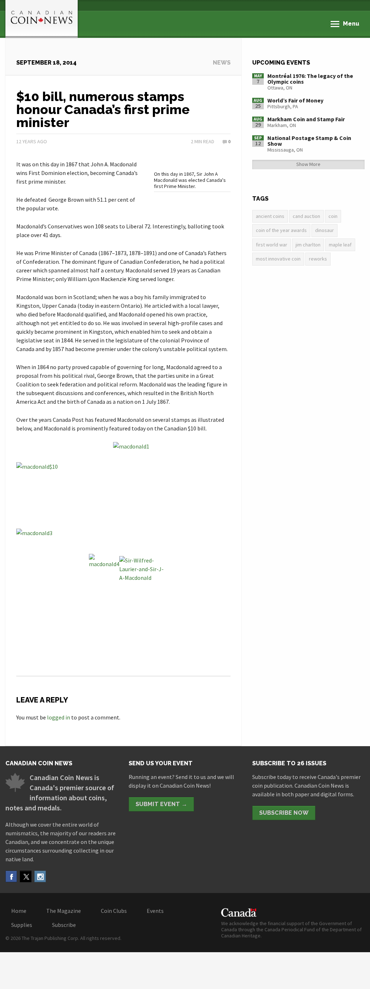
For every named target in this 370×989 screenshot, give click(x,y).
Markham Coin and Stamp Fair (306, 119)
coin (332, 216)
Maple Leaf (340, 244)
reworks (318, 258)
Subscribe (64, 924)
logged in (58, 717)
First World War (271, 244)
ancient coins (270, 216)
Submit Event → (161, 804)
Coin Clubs (114, 910)
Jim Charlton (308, 244)
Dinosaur (324, 230)
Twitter (25, 876)
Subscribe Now (284, 812)
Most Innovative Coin (278, 258)
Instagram (40, 876)
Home (18, 910)
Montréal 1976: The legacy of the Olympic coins (310, 78)
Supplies (21, 924)
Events (155, 910)
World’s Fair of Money (295, 100)
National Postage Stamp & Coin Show (309, 140)
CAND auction (306, 216)
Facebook (11, 876)
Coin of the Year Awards (281, 230)
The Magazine (63, 910)
